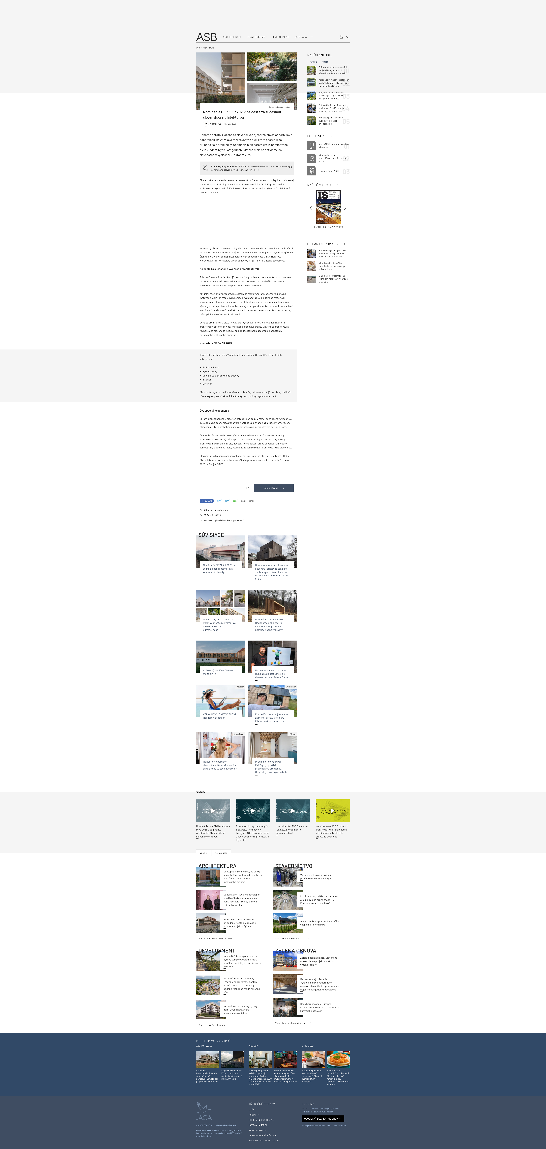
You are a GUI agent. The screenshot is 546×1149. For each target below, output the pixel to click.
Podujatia (315, 136)
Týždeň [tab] (313, 62)
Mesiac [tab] (325, 62)
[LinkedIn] (227, 501)
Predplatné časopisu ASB (261, 1120)
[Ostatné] (311, 37)
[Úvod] (206, 36)
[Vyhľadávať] (347, 37)
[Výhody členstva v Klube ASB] (205, 167)
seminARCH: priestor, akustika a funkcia (334, 145)
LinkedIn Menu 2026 (329, 170)
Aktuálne (208, 510)
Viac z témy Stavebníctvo (289, 938)
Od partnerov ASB (322, 244)
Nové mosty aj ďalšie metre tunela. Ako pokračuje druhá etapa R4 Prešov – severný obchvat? (319, 900)
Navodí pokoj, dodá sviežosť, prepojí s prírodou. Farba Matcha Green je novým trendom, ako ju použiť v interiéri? (260, 1077)
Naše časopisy (319, 185)
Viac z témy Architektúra (212, 938)
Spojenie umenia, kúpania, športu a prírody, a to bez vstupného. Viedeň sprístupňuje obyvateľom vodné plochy (332, 95)
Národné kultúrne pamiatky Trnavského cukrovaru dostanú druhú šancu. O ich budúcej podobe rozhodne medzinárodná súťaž (242, 985)
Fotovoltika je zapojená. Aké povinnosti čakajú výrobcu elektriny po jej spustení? (332, 108)
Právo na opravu (257, 1130)
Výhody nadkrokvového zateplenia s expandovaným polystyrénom (332, 266)
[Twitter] (219, 501)
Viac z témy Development (212, 1025)
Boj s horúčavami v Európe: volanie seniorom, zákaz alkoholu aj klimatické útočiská (320, 1007)
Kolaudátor (221, 852)
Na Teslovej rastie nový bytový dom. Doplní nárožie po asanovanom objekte (240, 1009)
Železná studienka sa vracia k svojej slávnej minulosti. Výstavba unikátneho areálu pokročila (333, 70)
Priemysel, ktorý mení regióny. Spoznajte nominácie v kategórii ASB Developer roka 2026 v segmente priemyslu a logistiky (253, 833)
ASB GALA (301, 36)
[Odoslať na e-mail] (243, 501)
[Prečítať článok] (213, 810)
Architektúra (232, 36)
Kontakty (254, 1115)
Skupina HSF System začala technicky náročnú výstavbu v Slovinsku (333, 278)
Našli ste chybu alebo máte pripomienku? (224, 520)
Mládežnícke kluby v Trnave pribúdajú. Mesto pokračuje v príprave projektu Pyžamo (240, 923)
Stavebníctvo (256, 36)
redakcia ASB (215, 124)
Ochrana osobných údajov (262, 1135)
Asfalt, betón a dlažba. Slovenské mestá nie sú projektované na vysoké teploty (318, 961)
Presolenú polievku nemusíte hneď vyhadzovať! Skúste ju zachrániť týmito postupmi (312, 1076)
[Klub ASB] (341, 37)
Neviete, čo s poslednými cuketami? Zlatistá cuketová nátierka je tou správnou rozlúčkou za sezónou (338, 1077)
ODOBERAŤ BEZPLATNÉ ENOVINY (323, 1118)
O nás (251, 1109)
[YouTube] (235, 501)
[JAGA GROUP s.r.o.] (204, 1110)
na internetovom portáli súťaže (268, 426)
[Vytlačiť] (251, 501)
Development (280, 36)
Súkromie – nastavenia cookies (264, 1140)
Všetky (203, 852)
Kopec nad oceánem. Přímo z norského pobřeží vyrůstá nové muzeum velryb (231, 1074)
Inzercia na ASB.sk (258, 1125)
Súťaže (218, 515)
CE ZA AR (208, 515)
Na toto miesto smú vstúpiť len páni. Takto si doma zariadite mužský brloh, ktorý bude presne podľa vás (285, 1076)
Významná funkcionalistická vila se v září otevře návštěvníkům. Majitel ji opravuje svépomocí (207, 1076)
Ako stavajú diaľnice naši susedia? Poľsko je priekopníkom (331, 120)
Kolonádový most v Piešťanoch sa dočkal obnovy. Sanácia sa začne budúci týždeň (334, 82)
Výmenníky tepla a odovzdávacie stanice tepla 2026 (332, 158)
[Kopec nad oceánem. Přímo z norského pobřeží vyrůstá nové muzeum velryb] (232, 1059)
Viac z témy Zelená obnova (290, 1022)
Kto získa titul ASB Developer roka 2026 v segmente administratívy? (292, 830)
